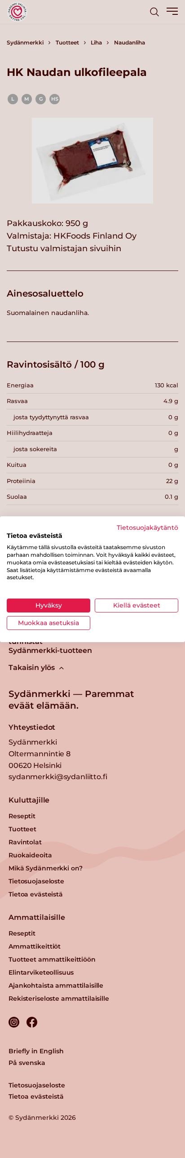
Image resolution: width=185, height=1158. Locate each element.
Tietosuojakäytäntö (147, 527)
